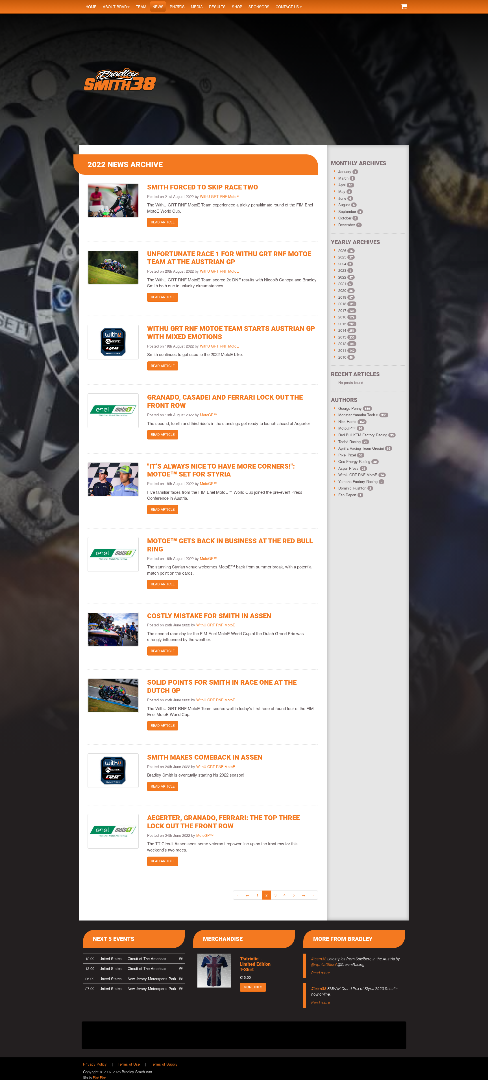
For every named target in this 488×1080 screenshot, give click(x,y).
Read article (163, 222)
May (342, 191)
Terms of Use (129, 1064)
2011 (342, 350)
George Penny (354, 408)
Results (217, 6)
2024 (342, 263)
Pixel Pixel (350, 455)
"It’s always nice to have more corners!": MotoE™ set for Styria (221, 470)
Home (91, 6)
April (342, 184)
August (344, 204)
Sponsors (259, 6)
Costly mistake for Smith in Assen (209, 616)
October (345, 218)
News (158, 6)
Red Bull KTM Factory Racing (366, 434)
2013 (342, 337)
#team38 (318, 959)
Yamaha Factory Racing (360, 481)
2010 (342, 357)
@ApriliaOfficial (324, 964)
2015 (342, 323)
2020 (342, 290)
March (344, 178)
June (342, 198)
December (347, 224)
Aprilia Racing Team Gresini (364, 448)
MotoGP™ (208, 414)
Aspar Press (351, 468)
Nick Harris (351, 421)
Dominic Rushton (354, 488)
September (347, 211)
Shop (237, 6)
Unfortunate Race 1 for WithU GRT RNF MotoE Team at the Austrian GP (229, 258)
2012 (342, 343)
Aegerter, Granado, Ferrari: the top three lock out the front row (223, 822)
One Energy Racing (357, 461)
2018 (342, 303)
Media (197, 6)
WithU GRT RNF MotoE (219, 196)
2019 (342, 297)
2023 (342, 270)
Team (141, 6)
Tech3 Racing (352, 441)
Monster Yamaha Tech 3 (362, 414)
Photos (177, 6)
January (345, 171)
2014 (342, 330)
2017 (342, 310)
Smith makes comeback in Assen (204, 757)
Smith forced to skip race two (202, 187)
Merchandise (223, 938)
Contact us (287, 6)
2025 (342, 257)
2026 (342, 250)
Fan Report (349, 494)
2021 (342, 283)
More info (252, 987)
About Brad (115, 6)
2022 (342, 277)
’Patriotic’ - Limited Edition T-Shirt (255, 964)
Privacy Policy (95, 1064)
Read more (320, 973)
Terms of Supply (164, 1064)
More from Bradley (342, 938)
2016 (342, 317)
